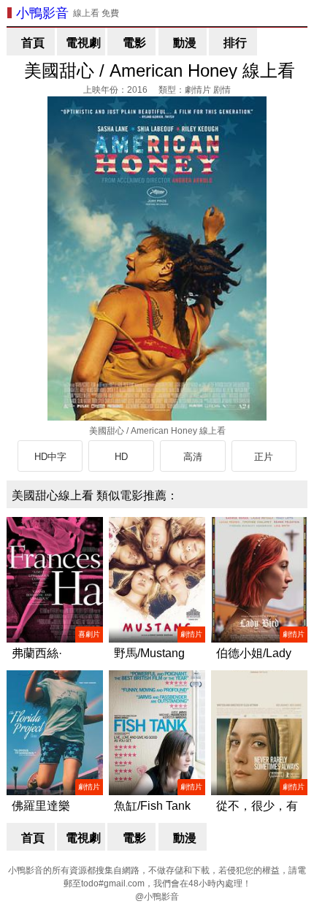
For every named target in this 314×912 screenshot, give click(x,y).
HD (121, 456)
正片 (263, 456)
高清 (192, 456)
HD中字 (50, 456)
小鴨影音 (42, 13)
